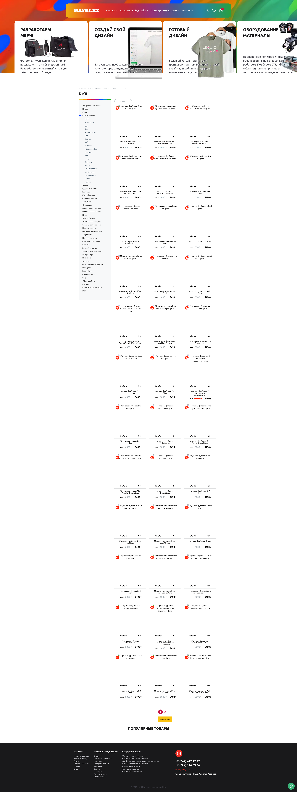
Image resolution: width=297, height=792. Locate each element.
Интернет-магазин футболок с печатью (94, 89)
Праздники (87, 268)
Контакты (98, 761)
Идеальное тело (89, 238)
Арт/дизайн (87, 235)
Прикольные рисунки (91, 208)
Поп (86, 136)
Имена (85, 109)
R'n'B (87, 142)
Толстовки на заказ (130, 769)
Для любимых (88, 218)
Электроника (90, 132)
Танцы (85, 185)
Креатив (86, 244)
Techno (88, 182)
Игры (84, 215)
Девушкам (87, 205)
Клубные (86, 192)
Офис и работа (88, 281)
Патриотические (89, 228)
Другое (88, 139)
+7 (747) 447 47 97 (187, 761)
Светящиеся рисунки (91, 225)
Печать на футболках (131, 766)
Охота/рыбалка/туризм (92, 264)
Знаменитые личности (92, 251)
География (87, 271)
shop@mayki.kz (182, 769)
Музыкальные (88, 115)
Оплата (97, 769)
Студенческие (88, 274)
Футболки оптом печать (132, 756)
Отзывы (97, 756)
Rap (86, 129)
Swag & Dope (87, 254)
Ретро (84, 278)
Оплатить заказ (100, 774)
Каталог (116, 89)
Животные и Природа (91, 221)
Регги (87, 165)
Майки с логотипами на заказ (135, 764)
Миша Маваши (91, 169)
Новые (122, 101)
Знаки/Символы (89, 248)
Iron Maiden (90, 172)
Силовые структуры (91, 241)
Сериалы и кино (89, 198)
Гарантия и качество (102, 758)
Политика (86, 258)
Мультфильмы (88, 195)
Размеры (98, 772)
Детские (86, 261)
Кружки (77, 766)
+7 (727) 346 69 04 (187, 765)
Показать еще (165, 719)
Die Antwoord (90, 175)
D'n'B (87, 119)
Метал (87, 159)
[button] (8, 50)
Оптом (76, 769)
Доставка (98, 766)
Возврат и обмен (101, 764)
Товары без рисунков (91, 105)
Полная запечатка (81, 764)
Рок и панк (89, 122)
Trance (87, 178)
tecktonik (88, 146)
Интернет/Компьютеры (92, 231)
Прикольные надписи (91, 211)
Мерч (84, 291)
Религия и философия (92, 287)
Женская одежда (81, 758)
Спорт (84, 112)
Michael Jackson (91, 149)
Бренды (85, 284)
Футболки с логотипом (132, 772)
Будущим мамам (89, 188)
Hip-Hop (88, 152)
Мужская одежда (81, 756)
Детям (76, 761)
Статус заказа (99, 777)
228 (86, 155)
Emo (86, 126)
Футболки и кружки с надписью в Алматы (140, 761)
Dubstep (88, 162)
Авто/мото (87, 202)
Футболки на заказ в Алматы (135, 758)
